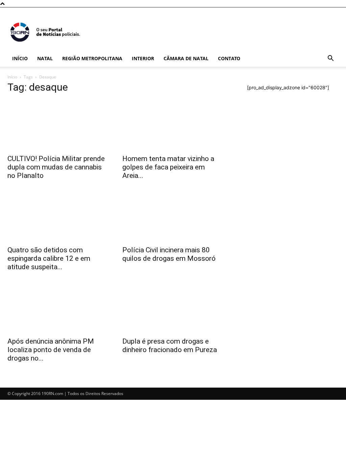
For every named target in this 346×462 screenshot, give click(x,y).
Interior (143, 58)
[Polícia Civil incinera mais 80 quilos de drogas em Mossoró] (173, 216)
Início (20, 58)
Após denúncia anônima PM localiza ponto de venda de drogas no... (50, 349)
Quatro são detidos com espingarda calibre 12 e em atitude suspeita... (48, 258)
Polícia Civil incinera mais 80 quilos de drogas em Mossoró (169, 254)
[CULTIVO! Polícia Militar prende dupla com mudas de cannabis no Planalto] (58, 125)
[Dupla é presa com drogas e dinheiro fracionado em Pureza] (173, 308)
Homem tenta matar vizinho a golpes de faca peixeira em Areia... (168, 167)
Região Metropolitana (92, 58)
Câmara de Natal (186, 58)
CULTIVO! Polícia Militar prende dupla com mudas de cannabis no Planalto (56, 167)
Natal (45, 58)
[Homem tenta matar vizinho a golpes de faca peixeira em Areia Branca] (173, 125)
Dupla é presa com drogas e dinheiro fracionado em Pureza (169, 345)
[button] (330, 59)
